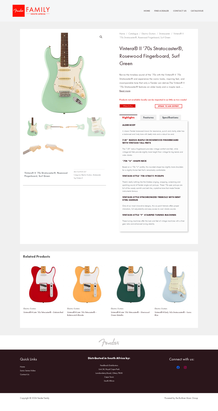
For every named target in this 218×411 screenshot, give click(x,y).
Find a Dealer (161, 10)
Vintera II (80, 178)
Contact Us (179, 10)
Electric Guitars (86, 175)
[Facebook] (178, 367)
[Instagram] (185, 367)
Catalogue (197, 10)
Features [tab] (148, 117)
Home (147, 10)
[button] (101, 37)
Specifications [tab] (170, 117)
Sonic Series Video (28, 370)
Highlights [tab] (128, 117)
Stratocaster (97, 175)
